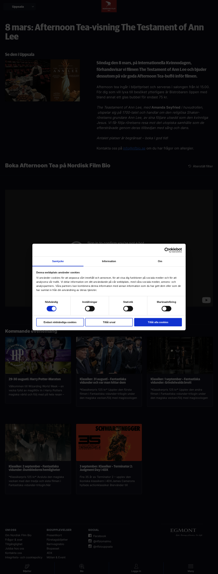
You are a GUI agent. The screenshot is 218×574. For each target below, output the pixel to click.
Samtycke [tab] (58, 261)
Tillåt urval (109, 322)
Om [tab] (160, 261)
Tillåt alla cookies (158, 322)
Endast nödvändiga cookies (60, 322)
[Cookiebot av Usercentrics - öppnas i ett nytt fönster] (167, 250)
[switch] (90, 308)
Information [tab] (109, 261)
